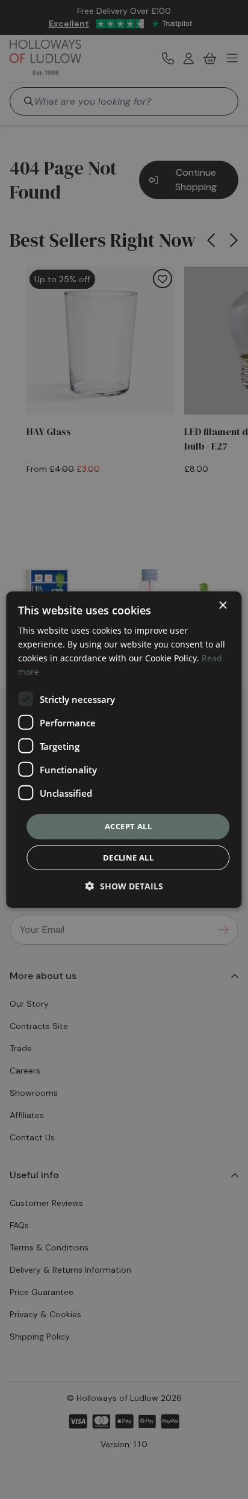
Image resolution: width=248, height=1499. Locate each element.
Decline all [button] (128, 857)
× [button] (222, 605)
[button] (124, 886)
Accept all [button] (128, 826)
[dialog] (123, 749)
